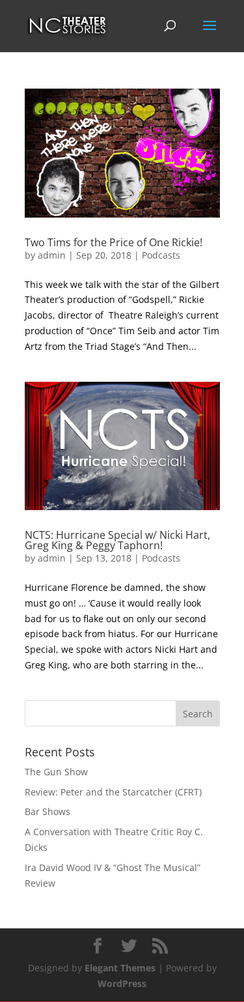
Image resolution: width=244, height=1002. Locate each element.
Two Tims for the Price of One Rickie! (113, 242)
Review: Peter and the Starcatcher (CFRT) (113, 792)
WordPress (122, 983)
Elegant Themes (120, 968)
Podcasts (161, 255)
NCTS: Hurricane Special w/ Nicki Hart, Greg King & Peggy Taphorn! (117, 540)
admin (52, 255)
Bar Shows (47, 811)
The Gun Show (56, 772)
